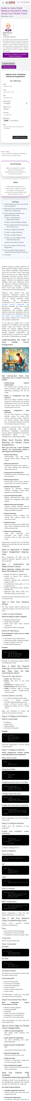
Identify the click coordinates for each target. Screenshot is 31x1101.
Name (4, 84)
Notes (4, 124)
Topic (4, 95)
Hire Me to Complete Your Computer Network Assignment (16, 55)
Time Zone (6, 112)
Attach (6, 120)
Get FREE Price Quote (20, 137)
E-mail (4, 90)
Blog (7, 152)
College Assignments (9, 67)
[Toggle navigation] (3, 3)
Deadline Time (7, 107)
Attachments (6, 118)
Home (3, 152)
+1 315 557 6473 (24, 2)
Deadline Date (6, 101)
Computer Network (8, 64)
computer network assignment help (15, 304)
